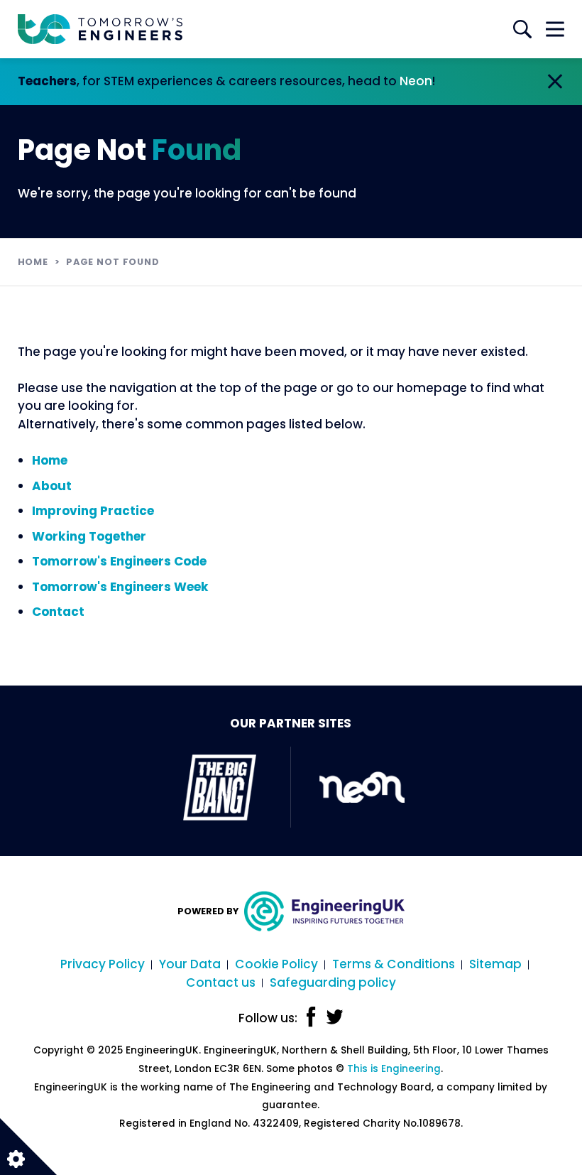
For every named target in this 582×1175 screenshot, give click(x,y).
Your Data (190, 964)
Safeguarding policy (333, 982)
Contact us (221, 982)
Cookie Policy (276, 964)
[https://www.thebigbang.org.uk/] (219, 787)
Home (33, 262)
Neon (416, 81)
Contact (58, 611)
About (52, 485)
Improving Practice (93, 510)
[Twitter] (335, 1017)
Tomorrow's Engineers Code (119, 561)
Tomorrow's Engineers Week (120, 586)
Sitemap (495, 964)
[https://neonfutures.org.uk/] (362, 787)
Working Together (89, 536)
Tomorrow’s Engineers (100, 29)
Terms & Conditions (393, 964)
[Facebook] (311, 1016)
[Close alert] (555, 81)
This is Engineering (394, 1069)
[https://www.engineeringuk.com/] (321, 911)
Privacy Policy (102, 964)
